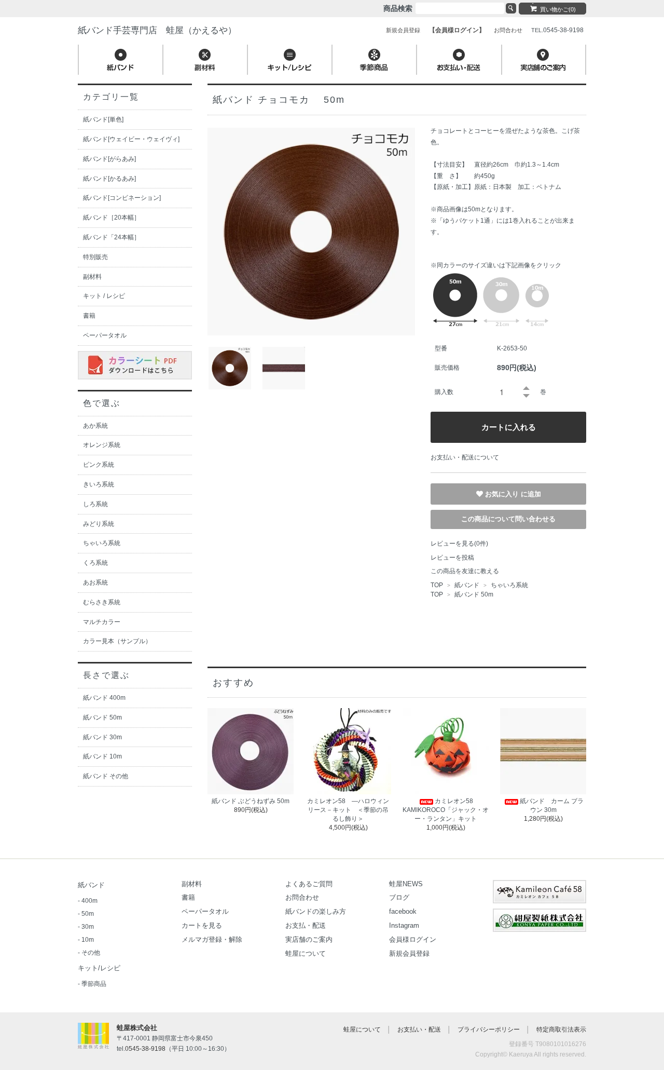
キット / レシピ (104, 296)
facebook (403, 911)
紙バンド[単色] (103, 119)
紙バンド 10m (102, 756)
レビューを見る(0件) (459, 543)
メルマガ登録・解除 (212, 939)
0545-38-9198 (145, 1048)
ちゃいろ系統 (508, 585)
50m (87, 913)
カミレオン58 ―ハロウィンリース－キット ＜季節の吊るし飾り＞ (348, 809)
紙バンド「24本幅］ (111, 237)
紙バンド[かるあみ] (109, 178)
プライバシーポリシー (489, 1029)
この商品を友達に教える (465, 571)
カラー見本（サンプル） (117, 641)
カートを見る (202, 925)
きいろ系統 (98, 484)
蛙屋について (305, 953)
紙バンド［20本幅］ (111, 217)
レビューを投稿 (452, 557)
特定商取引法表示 (561, 1029)
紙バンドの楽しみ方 (315, 911)
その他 (90, 952)
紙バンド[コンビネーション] (122, 197)
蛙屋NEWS (406, 884)
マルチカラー (101, 622)
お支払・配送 (305, 925)
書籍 (89, 315)
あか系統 (95, 425)
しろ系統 (95, 504)
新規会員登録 (409, 953)
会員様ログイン (412, 939)
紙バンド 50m (473, 594)
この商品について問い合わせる (508, 519)
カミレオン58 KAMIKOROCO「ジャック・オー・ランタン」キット (446, 809)
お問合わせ (302, 897)
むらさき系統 (101, 602)
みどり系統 (98, 523)
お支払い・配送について (465, 457)
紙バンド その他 (105, 776)
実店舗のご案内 (309, 939)
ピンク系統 (98, 464)
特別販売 (95, 257)
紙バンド (467, 585)
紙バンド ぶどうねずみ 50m (250, 801)
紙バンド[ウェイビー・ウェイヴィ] (131, 139)
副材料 (92, 276)
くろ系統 (95, 562)
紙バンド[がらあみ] (109, 158)
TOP (437, 585)
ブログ (399, 897)
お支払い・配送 (419, 1029)
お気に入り (503, 493)
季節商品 (93, 983)
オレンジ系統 (101, 445)
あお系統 (95, 582)
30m (87, 926)
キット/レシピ (99, 968)
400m (89, 900)
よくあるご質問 (309, 884)
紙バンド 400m (104, 697)
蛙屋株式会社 (137, 1028)
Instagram (404, 925)
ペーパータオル (105, 335)
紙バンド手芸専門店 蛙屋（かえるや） (157, 30)
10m (87, 939)
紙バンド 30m (102, 737)
